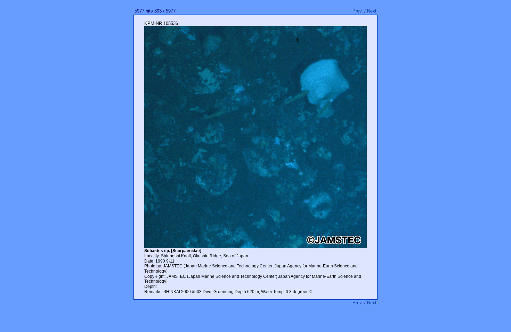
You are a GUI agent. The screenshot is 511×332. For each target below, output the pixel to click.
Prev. (357, 11)
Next (371, 11)
